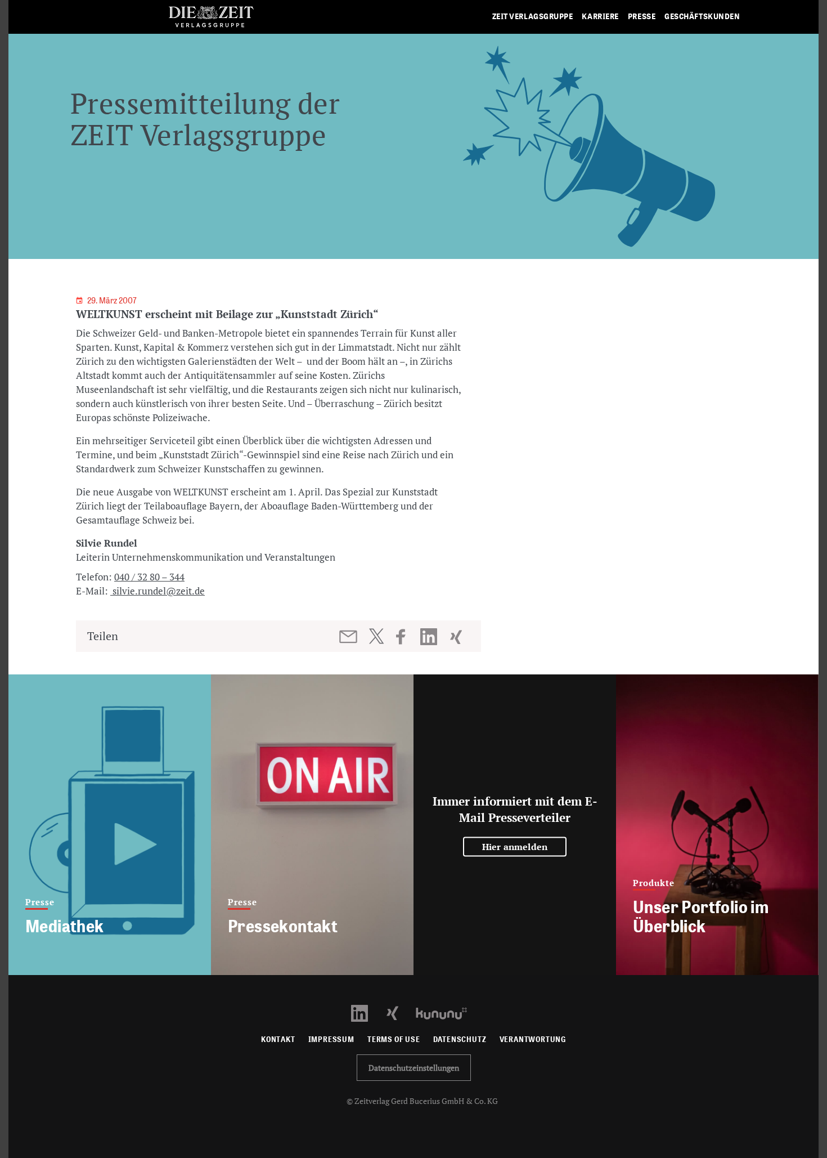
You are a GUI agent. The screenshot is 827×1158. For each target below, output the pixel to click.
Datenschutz (460, 1039)
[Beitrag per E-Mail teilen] (349, 636)
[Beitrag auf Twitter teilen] (376, 636)
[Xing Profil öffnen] (399, 1012)
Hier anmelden (515, 846)
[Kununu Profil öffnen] (447, 1012)
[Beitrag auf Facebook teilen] (406, 637)
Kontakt (278, 1039)
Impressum (331, 1039)
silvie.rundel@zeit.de (157, 590)
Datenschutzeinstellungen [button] (413, 1067)
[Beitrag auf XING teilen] (457, 636)
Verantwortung (533, 1039)
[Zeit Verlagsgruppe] (211, 17)
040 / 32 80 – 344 (149, 576)
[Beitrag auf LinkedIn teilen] (430, 636)
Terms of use (393, 1039)
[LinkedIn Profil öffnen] (366, 1012)
